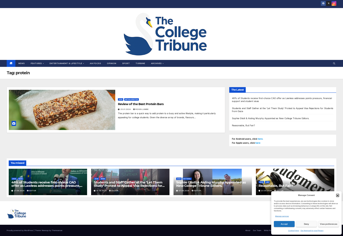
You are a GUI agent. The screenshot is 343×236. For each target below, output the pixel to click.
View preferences (328, 224)
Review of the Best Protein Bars (141, 104)
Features (37, 63)
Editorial (187, 179)
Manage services (282, 216)
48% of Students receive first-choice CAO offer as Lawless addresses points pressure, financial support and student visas (45, 185)
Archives (156, 63)
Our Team (257, 230)
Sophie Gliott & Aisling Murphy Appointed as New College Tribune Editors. (270, 118)
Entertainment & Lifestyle (66, 63)
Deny (306, 224)
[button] (337, 195)
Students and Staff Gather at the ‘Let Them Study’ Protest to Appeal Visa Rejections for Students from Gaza (128, 185)
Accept (284, 224)
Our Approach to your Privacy (312, 231)
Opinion (111, 63)
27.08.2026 (19, 191)
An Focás (95, 63)
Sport (126, 63)
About (247, 230)
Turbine (140, 63)
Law (267, 182)
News (21, 63)
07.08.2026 (184, 191)
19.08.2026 (101, 191)
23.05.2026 (266, 191)
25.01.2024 (125, 109)
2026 (14, 179)
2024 (120, 99)
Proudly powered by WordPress (20, 230)
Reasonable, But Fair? (243, 125)
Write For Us (269, 230)
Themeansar (57, 230)
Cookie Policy (293, 231)
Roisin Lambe (142, 109)
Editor (32, 191)
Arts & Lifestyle (131, 99)
